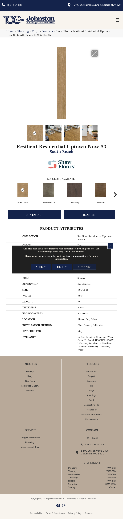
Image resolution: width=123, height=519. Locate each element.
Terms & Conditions (55, 513)
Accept (41, 267)
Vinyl (35, 31)
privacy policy (49, 256)
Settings (84, 267)
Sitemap (89, 513)
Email (95, 438)
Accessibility (36, 513)
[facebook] (58, 506)
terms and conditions (77, 256)
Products (47, 31)
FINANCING (90, 215)
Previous (23, 131)
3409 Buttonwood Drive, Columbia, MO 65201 (97, 5)
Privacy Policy (75, 513)
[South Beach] (23, 190)
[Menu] (117, 20)
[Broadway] (74, 190)
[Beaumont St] (49, 190)
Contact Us (34, 215)
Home (10, 31)
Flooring (23, 31)
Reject (62, 267)
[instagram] (64, 506)
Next (100, 131)
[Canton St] (100, 190)
